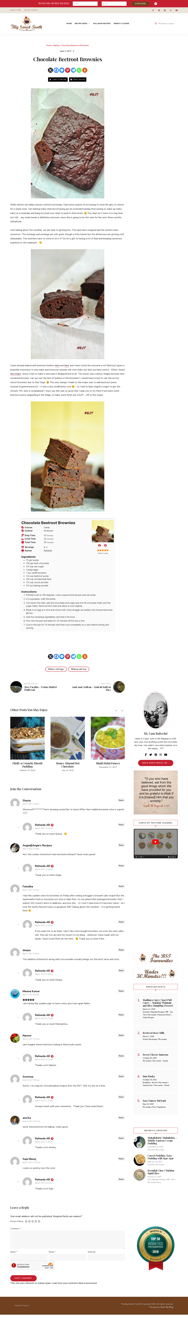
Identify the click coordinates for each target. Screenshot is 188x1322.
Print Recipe (79, 79)
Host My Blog (166, 1307)
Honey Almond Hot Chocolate (67, 765)
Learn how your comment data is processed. (74, 1283)
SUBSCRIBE (140, 3)
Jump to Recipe (59, 79)
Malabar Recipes (102, 23)
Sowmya (28, 1076)
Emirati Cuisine (121, 23)
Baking (56, 45)
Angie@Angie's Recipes (37, 845)
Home (69, 23)
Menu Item (153, 10)
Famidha (28, 886)
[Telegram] (73, 70)
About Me (15, 10)
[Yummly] (84, 70)
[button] (105, 545)
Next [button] (122, 711)
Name (13, 1252)
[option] (27, 744)
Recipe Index (81, 23)
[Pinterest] (67, 70)
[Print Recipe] (99, 545)
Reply (121, 800)
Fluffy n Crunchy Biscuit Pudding (27, 765)
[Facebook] (56, 70)
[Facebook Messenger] (61, 70)
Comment (15, 1228)
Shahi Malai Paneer (108, 763)
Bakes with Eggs (56, 669)
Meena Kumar (31, 991)
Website (91, 1252)
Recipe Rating (16, 1221)
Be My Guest (31, 10)
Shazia (27, 800)
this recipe (15, 373)
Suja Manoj (29, 1159)
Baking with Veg (79, 669)
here (57, 365)
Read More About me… (155, 763)
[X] (50, 70)
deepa (27, 950)
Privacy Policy (22, 1306)
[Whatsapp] (79, 70)
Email (52, 1252)
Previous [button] (116, 711)
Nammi (27, 1035)
